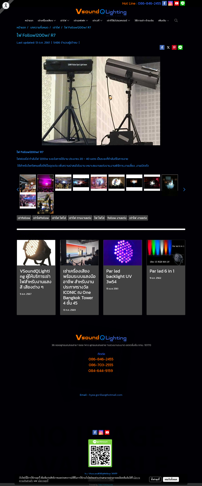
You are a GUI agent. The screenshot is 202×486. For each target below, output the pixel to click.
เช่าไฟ (63, 20)
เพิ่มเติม (162, 20)
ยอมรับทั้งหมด (171, 479)
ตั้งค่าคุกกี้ (155, 479)
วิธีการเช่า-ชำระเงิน (144, 20)
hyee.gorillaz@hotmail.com (105, 395)
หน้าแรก (29, 20)
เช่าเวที (96, 20)
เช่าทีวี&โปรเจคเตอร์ (117, 20)
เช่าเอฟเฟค (80, 20)
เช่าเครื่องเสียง (46, 20)
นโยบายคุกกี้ (43, 480)
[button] (176, 20)
